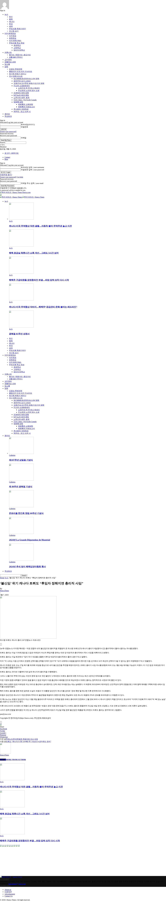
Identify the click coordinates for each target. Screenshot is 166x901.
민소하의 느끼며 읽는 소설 (28, 90)
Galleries (12, 455)
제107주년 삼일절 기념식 (21, 460)
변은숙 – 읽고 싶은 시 (22, 111)
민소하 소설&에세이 (22, 86)
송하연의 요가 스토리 (22, 81)
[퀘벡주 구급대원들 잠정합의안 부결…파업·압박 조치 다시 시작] (21, 273)
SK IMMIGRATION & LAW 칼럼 (26, 79)
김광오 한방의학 (15, 69)
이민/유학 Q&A (15, 41)
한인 (11, 17)
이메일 (23, 138)
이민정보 (12, 36)
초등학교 (17, 45)
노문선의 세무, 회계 (21, 98)
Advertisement (10, 894)
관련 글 (3, 760)
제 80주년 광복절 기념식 (20, 486)
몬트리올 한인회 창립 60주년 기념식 (26, 513)
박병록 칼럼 (18, 102)
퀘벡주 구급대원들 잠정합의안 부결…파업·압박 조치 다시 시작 (39, 280)
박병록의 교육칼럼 (25, 104)
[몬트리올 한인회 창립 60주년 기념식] (21, 507)
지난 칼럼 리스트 (16, 76)
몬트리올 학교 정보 (16, 43)
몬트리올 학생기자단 (17, 29)
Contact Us (9, 896)
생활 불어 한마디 (16, 57)
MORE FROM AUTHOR (16, 760)
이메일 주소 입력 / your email (32, 183)
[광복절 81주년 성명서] (21, 327)
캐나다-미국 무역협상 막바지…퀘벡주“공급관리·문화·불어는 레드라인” (43, 307)
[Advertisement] (17, 861)
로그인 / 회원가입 (12, 153)
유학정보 (12, 38)
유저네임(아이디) (28, 124)
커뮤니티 (8, 52)
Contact (7, 157)
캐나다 (11, 22)
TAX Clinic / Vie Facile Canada (25, 100)
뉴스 (6, 14)
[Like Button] (1, 644)
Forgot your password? (8, 132)
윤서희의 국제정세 (21, 109)
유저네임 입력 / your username (32, 167)
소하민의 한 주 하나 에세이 (29, 88)
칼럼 (6, 67)
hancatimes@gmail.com (17, 884)
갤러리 (7, 114)
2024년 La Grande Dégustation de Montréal (29, 540)
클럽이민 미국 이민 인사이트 (20, 71)
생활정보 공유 (10, 62)
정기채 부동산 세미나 (17, 74)
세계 (11, 26)
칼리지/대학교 (19, 50)
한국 (11, 24)
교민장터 (8, 60)
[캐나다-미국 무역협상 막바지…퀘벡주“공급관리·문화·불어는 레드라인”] (21, 300)
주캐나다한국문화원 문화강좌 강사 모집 (22, 739)
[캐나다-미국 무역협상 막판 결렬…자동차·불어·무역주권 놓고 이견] (21, 219)
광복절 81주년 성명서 (19, 334)
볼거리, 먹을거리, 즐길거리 (20, 55)
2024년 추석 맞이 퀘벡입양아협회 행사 (27, 566)
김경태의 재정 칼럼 (21, 93)
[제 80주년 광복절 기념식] (21, 480)
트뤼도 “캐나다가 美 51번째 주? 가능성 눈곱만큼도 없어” (28, 741)
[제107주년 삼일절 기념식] (21, 453)
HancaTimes (4, 591)
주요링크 (8, 116)
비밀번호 (24, 127)
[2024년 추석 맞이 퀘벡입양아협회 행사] (21, 560)
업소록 (7, 64)
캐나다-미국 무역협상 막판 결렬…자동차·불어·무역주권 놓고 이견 (40, 226)
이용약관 (8, 892)
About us (8, 890)
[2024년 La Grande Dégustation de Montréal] (21, 533)
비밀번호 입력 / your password (32, 170)
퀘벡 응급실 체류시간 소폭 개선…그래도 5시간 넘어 (34, 253)
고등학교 (17, 48)
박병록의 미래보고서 (26, 107)
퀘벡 (11, 19)
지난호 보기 (14, 31)
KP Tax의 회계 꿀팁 (21, 95)
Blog (6, 159)
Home (2, 578)
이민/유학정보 (10, 33)
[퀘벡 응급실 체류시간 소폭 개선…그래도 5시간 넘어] (21, 246)
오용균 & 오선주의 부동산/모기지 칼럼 (29, 83)
